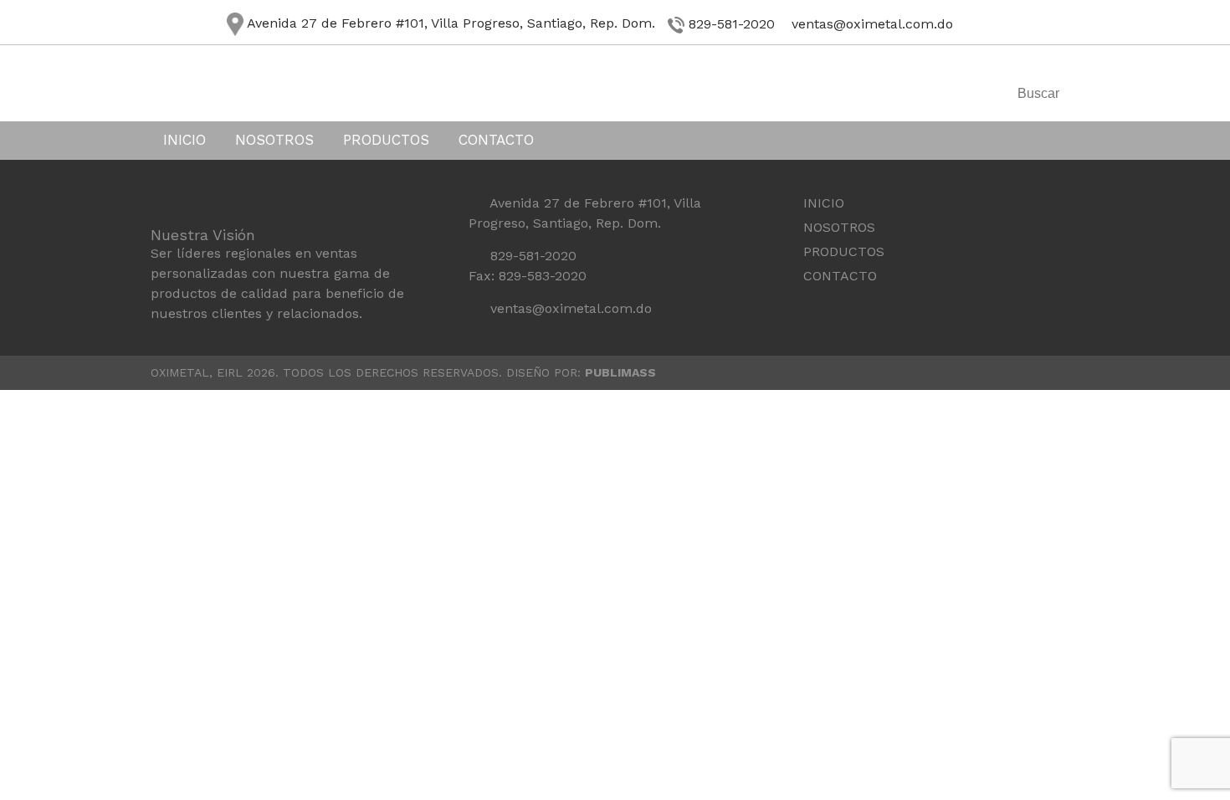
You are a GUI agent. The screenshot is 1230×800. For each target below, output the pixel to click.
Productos (386, 139)
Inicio (184, 139)
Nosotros (274, 139)
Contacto (496, 139)
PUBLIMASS (620, 372)
